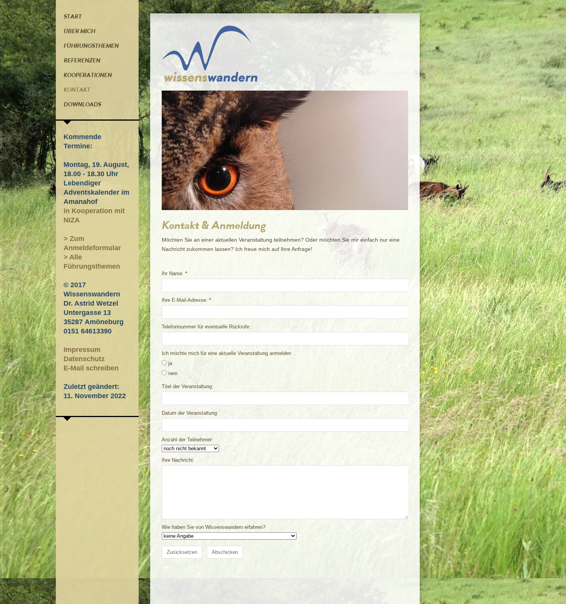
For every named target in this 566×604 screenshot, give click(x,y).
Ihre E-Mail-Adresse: (185, 300)
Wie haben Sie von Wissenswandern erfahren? (213, 527)
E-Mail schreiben (91, 368)
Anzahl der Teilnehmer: (187, 439)
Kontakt (77, 90)
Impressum (82, 349)
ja (170, 363)
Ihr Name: (173, 273)
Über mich (79, 31)
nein (173, 373)
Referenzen (82, 60)
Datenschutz (84, 359)
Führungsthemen (91, 46)
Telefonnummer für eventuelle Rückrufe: (206, 327)
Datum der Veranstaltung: (190, 413)
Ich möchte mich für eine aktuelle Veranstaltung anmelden (226, 353)
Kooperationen (88, 75)
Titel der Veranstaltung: (187, 386)
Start (73, 16)
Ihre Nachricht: (178, 460)
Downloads (82, 104)
